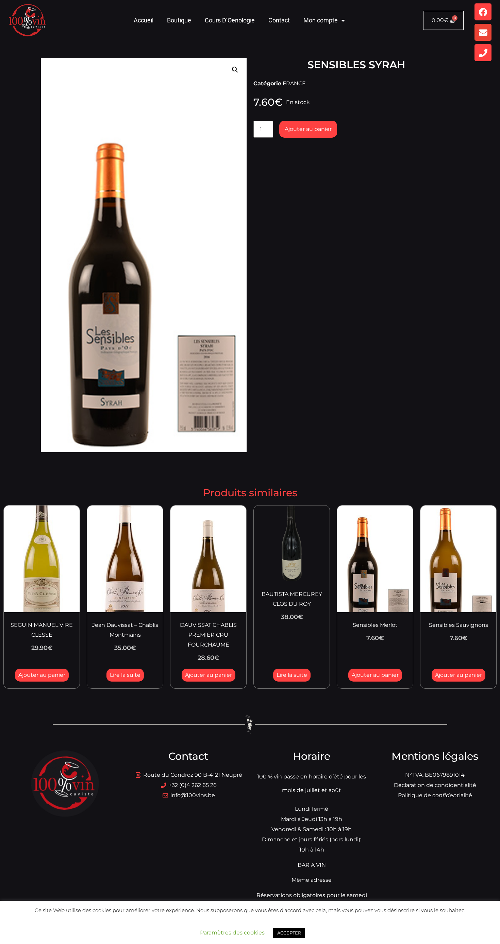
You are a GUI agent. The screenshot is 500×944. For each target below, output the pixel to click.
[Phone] (482, 52)
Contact (279, 20)
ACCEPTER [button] (289, 933)
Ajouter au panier (308, 129)
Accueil (143, 20)
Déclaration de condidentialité (435, 785)
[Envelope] (482, 32)
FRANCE (294, 83)
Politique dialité (435, 795)
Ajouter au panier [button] (41, 675)
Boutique (179, 20)
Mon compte (320, 20)
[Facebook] (482, 11)
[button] (235, 70)
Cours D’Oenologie (230, 20)
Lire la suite (125, 675)
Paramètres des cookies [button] (232, 932)
